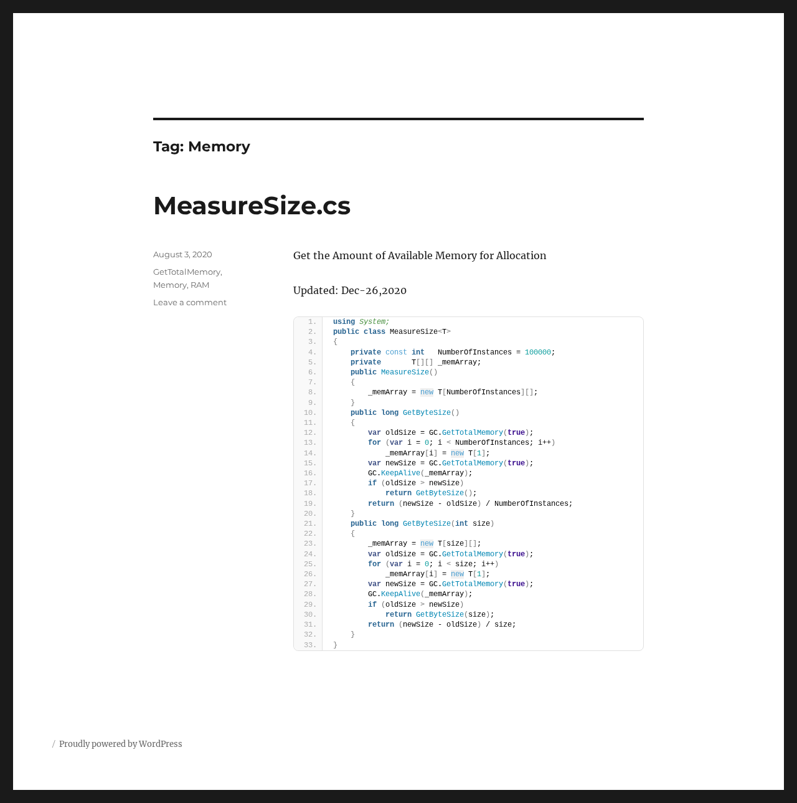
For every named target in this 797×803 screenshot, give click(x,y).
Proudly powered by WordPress (120, 744)
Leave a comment (190, 302)
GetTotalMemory (186, 272)
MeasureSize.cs (252, 205)
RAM (200, 285)
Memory (170, 285)
